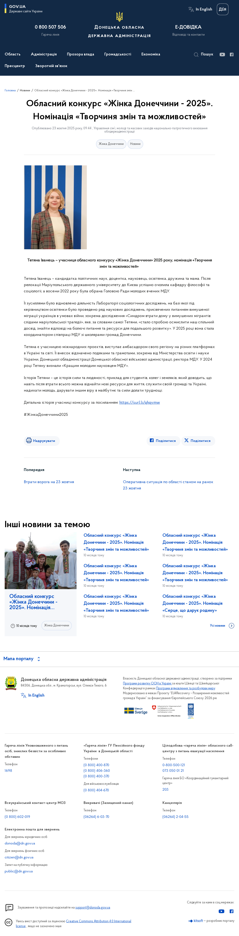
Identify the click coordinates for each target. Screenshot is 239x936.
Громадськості (117, 54)
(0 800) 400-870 (96, 765)
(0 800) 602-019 (17, 817)
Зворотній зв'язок (51, 66)
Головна (10, 90)
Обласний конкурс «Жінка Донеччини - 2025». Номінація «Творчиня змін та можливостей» (33, 602)
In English (204, 9)
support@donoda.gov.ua (92, 907)
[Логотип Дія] (222, 9)
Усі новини (217, 626)
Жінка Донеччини (111, 144)
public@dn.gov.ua (19, 871)
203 (165, 790)
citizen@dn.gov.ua (19, 857)
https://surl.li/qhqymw (139, 403)
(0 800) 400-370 (96, 776)
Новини (25, 90)
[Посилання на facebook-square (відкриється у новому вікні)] (231, 54)
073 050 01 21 (173, 771)
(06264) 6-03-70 (96, 817)
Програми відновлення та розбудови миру (185, 688)
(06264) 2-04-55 (175, 817)
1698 (8, 771)
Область (13, 54)
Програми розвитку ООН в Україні (147, 683)
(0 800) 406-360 (97, 771)
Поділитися (166, 441)
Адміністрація (44, 54)
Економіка (150, 54)
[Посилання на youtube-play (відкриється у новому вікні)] (222, 54)
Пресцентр (15, 66)
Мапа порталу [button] (19, 659)
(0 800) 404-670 (96, 790)
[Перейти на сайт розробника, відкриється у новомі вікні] (196, 921)
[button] (203, 54)
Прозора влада (80, 54)
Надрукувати (44, 441)
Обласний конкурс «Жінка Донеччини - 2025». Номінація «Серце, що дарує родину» (192, 603)
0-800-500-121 (173, 765)
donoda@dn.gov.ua (20, 843)
